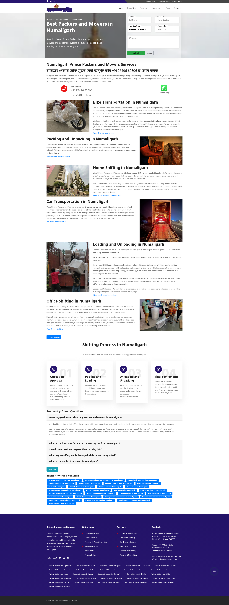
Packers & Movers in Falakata (111, 578)
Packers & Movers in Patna (85, 570)
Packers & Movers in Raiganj (83, 574)
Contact (177, 8)
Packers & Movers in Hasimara (59, 586)
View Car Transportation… (57, 221)
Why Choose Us (91, 546)
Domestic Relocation (128, 533)
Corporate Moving (127, 537)
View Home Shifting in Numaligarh (106, 195)
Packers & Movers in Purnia (109, 570)
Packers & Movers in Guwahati (59, 570)
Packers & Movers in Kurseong (136, 582)
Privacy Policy (90, 555)
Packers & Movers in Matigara (164, 578)
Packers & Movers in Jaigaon (110, 565)
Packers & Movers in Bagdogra (135, 570)
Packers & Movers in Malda (58, 574)
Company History (92, 533)
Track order (89, 550)
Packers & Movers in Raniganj (59, 582)
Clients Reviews (91, 537)
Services (143, 8)
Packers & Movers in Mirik (84, 582)
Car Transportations (128, 542)
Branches (156, 8)
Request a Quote (54, 337)
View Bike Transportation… (104, 133)
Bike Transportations (128, 546)
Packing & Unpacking (128, 555)
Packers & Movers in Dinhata (86, 578)
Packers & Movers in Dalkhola (135, 574)
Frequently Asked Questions (96, 542)
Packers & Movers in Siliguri (85, 565)
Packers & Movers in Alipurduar (60, 565)
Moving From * (136, 26)
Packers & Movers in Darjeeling (60, 578)
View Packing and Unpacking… (59, 156)
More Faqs (52, 469)
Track (168, 8)
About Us (131, 8)
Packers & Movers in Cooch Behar (138, 565)
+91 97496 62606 (124, 71)
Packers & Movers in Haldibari (137, 578)
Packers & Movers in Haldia (160, 574)
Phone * (160, 17)
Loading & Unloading (128, 550)
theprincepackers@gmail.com (169, 556)
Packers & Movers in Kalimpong (163, 582)
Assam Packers (62, 19)
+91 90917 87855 (165, 550)
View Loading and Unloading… (105, 295)
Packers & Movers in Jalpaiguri (109, 574)
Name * (133, 17)
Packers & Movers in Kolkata (161, 570)
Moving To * (162, 26)
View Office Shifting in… (57, 329)
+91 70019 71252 (81, 94)
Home (120, 8)
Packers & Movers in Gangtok (165, 565)
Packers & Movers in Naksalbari (109, 582)
